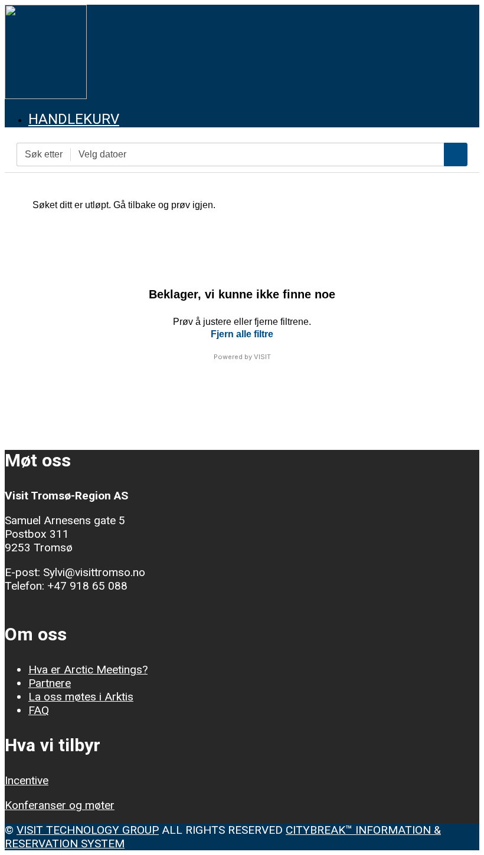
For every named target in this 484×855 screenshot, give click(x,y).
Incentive (26, 780)
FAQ (38, 710)
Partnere (49, 683)
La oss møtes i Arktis (80, 696)
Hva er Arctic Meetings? (88, 669)
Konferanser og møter (60, 805)
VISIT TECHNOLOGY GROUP (88, 830)
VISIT (262, 357)
